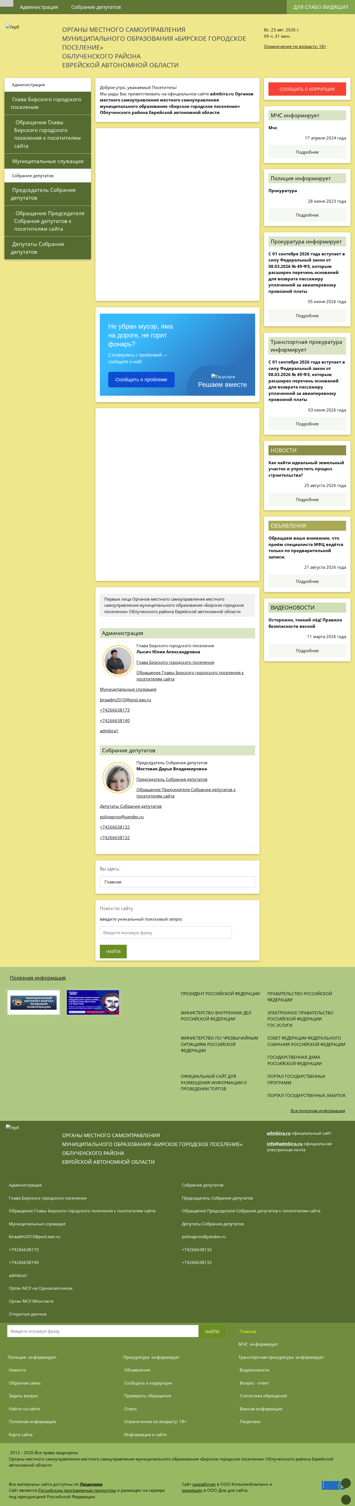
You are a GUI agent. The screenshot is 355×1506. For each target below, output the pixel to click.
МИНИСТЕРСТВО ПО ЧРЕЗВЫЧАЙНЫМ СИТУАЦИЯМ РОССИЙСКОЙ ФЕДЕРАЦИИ (220, 1044)
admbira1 (109, 730)
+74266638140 (115, 720)
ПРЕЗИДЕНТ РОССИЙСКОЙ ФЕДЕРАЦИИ (220, 993)
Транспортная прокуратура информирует (306, 345)
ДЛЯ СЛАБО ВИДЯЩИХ (320, 7)
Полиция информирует (301, 178)
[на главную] (6, 3)
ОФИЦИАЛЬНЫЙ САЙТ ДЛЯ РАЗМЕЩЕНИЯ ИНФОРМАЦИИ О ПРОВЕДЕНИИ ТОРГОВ (214, 1082)
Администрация (39, 7)
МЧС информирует (295, 115)
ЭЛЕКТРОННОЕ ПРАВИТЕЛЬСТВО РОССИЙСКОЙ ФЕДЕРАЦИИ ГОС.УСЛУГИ (301, 1019)
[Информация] (147, 4)
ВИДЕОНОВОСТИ (293, 607)
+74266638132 (115, 827)
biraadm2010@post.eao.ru (125, 699)
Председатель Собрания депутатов (44, 193)
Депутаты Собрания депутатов (38, 247)
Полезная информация (38, 977)
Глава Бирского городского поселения (47, 103)
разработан (204, 1484)
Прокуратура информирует (306, 241)
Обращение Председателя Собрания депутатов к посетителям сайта (50, 221)
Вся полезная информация (318, 1110)
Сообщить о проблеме (141, 379)
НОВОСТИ (283, 450)
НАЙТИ (113, 951)
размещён (192, 1490)
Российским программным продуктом (77, 1490)
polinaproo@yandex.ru (122, 816)
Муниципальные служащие (47, 161)
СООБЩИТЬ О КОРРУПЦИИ (307, 89)
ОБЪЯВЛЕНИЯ (288, 525)
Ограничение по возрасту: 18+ (295, 46)
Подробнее (307, 152)
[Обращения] (134, 4)
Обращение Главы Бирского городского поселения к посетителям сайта (48, 134)
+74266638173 (115, 710)
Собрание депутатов (96, 7)
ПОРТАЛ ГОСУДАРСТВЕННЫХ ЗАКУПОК (306, 1095)
